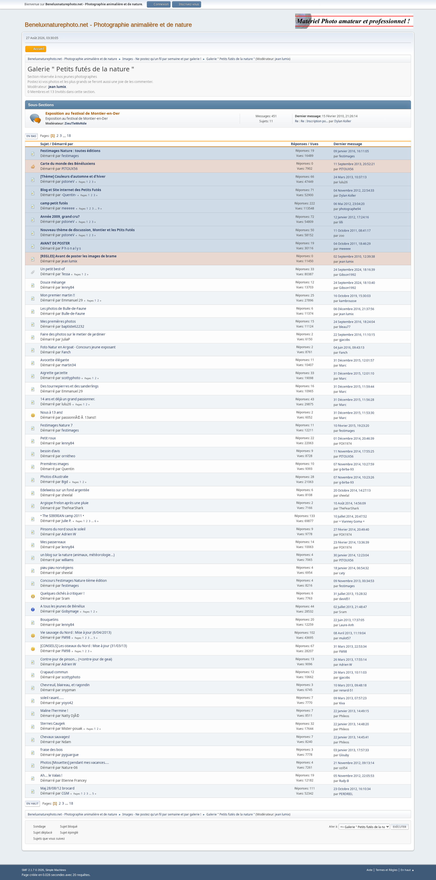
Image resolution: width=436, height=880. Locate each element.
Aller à (333, 826)
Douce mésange (53, 282)
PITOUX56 (70, 168)
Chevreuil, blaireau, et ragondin (65, 685)
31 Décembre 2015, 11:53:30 (354, 413)
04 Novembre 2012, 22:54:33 (354, 190)
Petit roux (48, 438)
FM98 (66, 637)
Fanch (66, 352)
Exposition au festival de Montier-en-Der (82, 113)
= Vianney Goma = (352, 521)
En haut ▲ (407, 870)
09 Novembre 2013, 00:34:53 (354, 581)
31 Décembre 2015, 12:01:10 (354, 373)
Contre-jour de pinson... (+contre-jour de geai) (76, 659)
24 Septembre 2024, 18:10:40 (354, 283)
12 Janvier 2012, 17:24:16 (351, 217)
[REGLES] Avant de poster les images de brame (78, 256)
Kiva (342, 703)
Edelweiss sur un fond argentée (64, 490)
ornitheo (68, 456)
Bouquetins (49, 619)
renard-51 (346, 690)
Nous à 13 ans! (51, 412)
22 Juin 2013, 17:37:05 (349, 620)
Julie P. (66, 521)
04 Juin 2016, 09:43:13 (349, 347)
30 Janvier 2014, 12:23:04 (351, 555)
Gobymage (70, 611)
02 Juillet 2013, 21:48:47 (350, 607)
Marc (342, 365)
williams (67, 560)
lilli (341, 222)
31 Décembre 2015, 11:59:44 (354, 386)
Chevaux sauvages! (55, 737)
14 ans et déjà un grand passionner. (67, 399)
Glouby (344, 755)
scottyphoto (71, 378)
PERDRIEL (346, 794)
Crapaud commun (54, 672)
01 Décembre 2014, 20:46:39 (354, 438)
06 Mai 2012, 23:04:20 (349, 204)
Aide (369, 870)
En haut (32, 803)
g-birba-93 (346, 469)
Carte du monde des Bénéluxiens (67, 163)
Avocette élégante (54, 360)
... (65, 135)
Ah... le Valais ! (51, 775)
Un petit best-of (52, 269)
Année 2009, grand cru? (59, 216)
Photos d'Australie (54, 476)
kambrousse (348, 301)
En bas (31, 136)
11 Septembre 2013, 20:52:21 (354, 164)
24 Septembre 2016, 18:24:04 (354, 322)
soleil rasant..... (52, 697)
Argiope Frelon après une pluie (64, 503)
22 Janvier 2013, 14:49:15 (351, 711)
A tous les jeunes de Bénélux (62, 606)
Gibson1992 (347, 274)
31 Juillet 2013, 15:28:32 (350, 594)
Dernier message (348, 144)
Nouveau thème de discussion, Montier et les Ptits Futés (87, 230)
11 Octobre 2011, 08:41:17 (352, 230)
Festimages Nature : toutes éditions (70, 150)
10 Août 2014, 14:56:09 (350, 503)
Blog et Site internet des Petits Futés (70, 190)
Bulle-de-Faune (73, 313)
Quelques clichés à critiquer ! (62, 593)
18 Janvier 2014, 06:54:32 (351, 568)
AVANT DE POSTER (55, 243)
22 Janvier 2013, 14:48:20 (351, 724)
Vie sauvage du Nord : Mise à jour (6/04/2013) (75, 632)
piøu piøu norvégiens (56, 567)
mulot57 (345, 638)
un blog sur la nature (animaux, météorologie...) (77, 555)
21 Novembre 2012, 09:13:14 (354, 763)
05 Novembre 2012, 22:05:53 (354, 776)
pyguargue (70, 754)
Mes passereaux (53, 542)
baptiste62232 (73, 326)
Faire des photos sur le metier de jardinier (72, 334)
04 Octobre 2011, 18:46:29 (352, 243)
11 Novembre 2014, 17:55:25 (354, 451)
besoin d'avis (50, 451)
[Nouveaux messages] (35, 118)
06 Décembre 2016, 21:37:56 (354, 309)
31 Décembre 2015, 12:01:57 (354, 360)
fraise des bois (51, 749)
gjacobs (344, 340)
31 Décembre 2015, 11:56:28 (354, 400)
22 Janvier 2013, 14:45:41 (351, 737)
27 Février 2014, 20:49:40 (351, 529)
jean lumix (282, 59)
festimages (70, 156)
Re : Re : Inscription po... (311, 121)
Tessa (66, 274)
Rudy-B (344, 781)
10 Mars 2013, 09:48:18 (350, 685)
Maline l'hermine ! (54, 710)
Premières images (54, 464)
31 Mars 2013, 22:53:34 (350, 646)
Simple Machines (55, 869)
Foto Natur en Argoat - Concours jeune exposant (78, 347)
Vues (314, 144)
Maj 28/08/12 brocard (57, 788)
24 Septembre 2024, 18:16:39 (354, 269)
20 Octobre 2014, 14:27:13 (352, 490)
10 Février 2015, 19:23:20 (351, 425)
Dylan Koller (342, 121)
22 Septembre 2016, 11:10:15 (354, 334)
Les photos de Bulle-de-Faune (63, 308)
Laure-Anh (346, 625)
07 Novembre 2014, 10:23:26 (354, 477)
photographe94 (350, 209)
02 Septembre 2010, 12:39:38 (354, 256)
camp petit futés (54, 203)
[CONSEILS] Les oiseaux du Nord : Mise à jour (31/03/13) (83, 646)
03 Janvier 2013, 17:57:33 (351, 750)
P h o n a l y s (71, 248)
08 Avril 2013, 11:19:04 (350, 633)
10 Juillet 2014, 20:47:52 (350, 516)
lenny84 (68, 287)
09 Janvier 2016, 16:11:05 (351, 151)
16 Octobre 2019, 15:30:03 (352, 296)
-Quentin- (69, 195)
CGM (65, 793)
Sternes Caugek (52, 723)
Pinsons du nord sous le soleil (62, 529)
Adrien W (69, 534)
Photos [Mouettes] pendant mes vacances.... (74, 762)
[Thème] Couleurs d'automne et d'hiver (72, 176)
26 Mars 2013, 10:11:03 (350, 672)
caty (342, 573)
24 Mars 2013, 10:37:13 (350, 177)
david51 (344, 599)
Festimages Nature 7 (56, 425)
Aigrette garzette (54, 373)
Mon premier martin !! (57, 295)
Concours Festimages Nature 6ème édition (73, 580)
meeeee (68, 208)
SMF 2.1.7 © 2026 (33, 869)
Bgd (65, 481)
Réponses (299, 144)
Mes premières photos (58, 321)
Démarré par (62, 144)
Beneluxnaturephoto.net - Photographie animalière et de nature (108, 24)
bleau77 (344, 327)
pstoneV (68, 181)
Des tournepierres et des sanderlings (69, 386)
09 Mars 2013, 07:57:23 (350, 698)
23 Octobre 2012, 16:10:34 (352, 789)
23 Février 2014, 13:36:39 (351, 542)
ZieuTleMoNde (76, 123)
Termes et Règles (386, 870)
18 (69, 135)
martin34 (69, 365)
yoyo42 (67, 703)
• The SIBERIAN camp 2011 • (62, 515)
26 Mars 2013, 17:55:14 (350, 659)
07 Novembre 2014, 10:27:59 (354, 464)
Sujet (44, 144)
